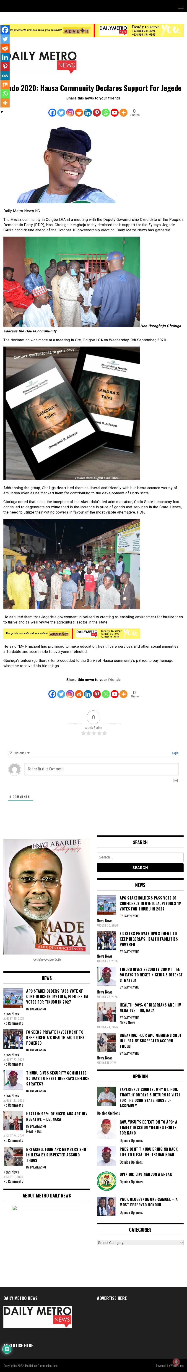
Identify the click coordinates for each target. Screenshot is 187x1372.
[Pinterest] (97, 109)
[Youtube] (115, 109)
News (15, 1013)
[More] (123, 109)
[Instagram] (70, 109)
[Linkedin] (88, 109)
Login (174, 752)
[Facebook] (52, 109)
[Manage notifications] (176, 1362)
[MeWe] (5, 75)
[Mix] (5, 84)
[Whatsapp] (106, 109)
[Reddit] (79, 109)
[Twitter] (61, 109)
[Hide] (2, 112)
